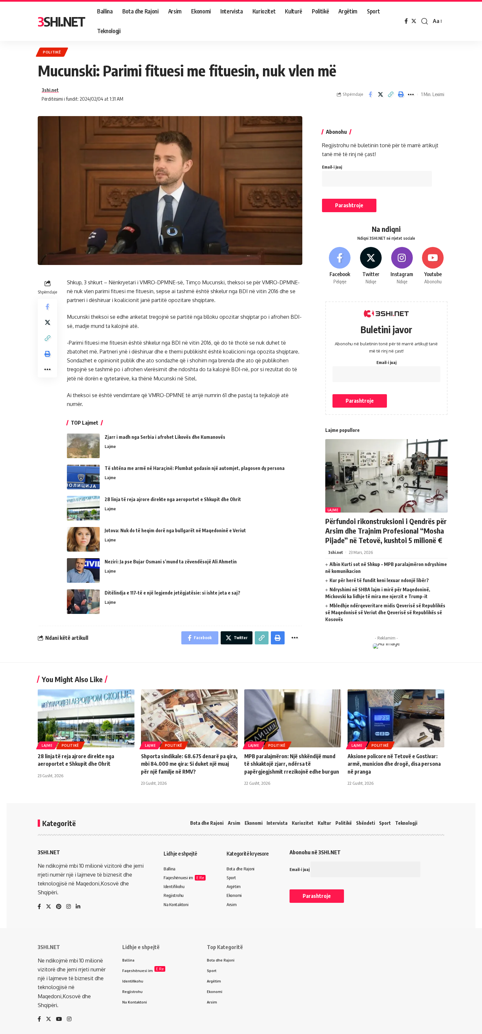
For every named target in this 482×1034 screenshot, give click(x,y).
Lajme (110, 446)
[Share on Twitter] (380, 94)
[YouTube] (59, 1019)
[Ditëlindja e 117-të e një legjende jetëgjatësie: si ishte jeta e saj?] (83, 601)
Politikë (52, 52)
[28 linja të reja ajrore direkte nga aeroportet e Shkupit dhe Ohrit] (83, 508)
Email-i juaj (332, 167)
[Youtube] (433, 266)
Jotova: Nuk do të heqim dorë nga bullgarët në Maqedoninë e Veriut (175, 530)
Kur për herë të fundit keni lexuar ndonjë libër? (379, 580)
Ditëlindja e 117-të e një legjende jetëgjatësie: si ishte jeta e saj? (172, 593)
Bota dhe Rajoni (207, 823)
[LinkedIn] (78, 907)
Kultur (324, 823)
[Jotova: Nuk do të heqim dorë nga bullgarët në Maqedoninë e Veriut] (83, 539)
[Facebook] (406, 21)
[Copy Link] (390, 94)
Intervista (277, 823)
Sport (385, 823)
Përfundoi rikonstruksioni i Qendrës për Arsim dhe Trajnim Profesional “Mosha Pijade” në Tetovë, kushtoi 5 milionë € (386, 530)
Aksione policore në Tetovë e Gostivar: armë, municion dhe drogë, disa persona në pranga (394, 764)
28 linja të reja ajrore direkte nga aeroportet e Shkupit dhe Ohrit (173, 499)
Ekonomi (254, 823)
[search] (424, 21)
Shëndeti (365, 823)
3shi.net (50, 90)
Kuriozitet (302, 823)
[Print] (400, 94)
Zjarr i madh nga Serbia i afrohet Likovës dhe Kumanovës (165, 437)
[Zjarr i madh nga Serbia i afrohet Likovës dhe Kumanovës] (83, 446)
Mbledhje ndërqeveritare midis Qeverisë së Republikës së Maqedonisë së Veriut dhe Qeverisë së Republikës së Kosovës (385, 612)
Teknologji (406, 823)
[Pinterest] (58, 907)
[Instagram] (402, 266)
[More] (410, 94)
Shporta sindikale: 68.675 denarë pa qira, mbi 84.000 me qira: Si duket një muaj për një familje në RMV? (189, 764)
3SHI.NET (61, 21)
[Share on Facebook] (370, 94)
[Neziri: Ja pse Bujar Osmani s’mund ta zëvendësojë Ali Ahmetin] (83, 570)
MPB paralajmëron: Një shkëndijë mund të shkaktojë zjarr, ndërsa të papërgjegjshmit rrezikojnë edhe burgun (291, 764)
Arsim (234, 823)
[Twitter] (414, 21)
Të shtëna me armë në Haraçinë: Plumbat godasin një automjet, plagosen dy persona (195, 468)
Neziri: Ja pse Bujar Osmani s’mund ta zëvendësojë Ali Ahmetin (171, 561)
